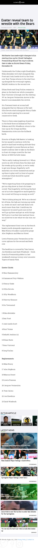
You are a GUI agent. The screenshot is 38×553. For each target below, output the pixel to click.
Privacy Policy (22, 539)
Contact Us (30, 539)
